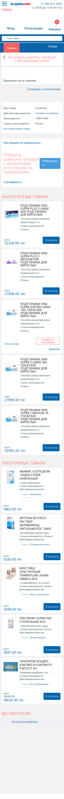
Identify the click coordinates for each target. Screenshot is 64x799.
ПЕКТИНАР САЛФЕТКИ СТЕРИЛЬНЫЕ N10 (35, 620)
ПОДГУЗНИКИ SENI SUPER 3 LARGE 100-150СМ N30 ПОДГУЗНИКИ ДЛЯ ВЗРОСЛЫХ (34, 365)
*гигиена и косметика (46, 113)
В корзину (51, 240)
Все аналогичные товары (17, 128)
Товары (12, 48)
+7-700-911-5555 (51, 4)
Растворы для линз (39, 544)
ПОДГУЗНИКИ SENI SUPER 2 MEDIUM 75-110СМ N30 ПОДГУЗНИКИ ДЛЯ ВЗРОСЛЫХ (34, 416)
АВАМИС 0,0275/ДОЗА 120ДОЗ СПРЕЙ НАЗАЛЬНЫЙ (35, 475)
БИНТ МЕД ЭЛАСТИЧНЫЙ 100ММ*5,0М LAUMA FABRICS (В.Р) (34, 573)
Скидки (52, 46)
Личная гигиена (38, 637)
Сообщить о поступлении (43, 89)
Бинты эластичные (39, 594)
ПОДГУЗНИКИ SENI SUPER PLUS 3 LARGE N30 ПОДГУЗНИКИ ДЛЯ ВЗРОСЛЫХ (34, 210)
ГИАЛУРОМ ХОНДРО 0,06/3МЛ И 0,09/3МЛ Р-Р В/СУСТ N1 (36, 664)
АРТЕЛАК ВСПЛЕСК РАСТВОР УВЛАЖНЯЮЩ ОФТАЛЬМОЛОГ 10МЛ (35, 523)
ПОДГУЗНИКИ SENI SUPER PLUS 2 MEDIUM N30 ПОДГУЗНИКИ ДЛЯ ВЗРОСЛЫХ (33, 259)
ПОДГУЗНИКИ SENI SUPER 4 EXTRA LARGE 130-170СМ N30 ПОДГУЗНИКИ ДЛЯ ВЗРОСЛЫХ (35, 310)
